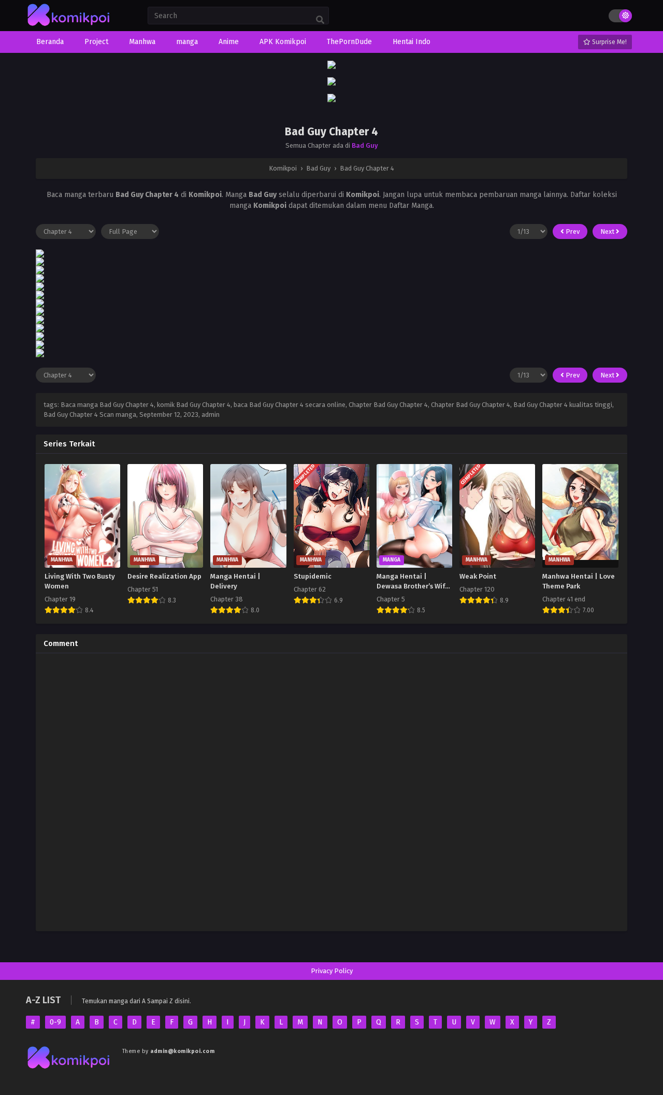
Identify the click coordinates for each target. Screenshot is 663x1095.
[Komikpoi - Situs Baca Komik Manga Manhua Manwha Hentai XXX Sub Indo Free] (69, 26)
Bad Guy (365, 145)
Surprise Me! (608, 42)
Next (608, 231)
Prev (572, 231)
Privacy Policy (332, 971)
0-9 (55, 1022)
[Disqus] (331, 790)
